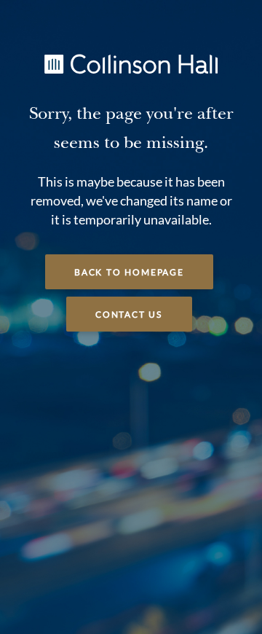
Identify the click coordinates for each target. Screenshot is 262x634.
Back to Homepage (129, 272)
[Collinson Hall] (131, 63)
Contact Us (129, 314)
